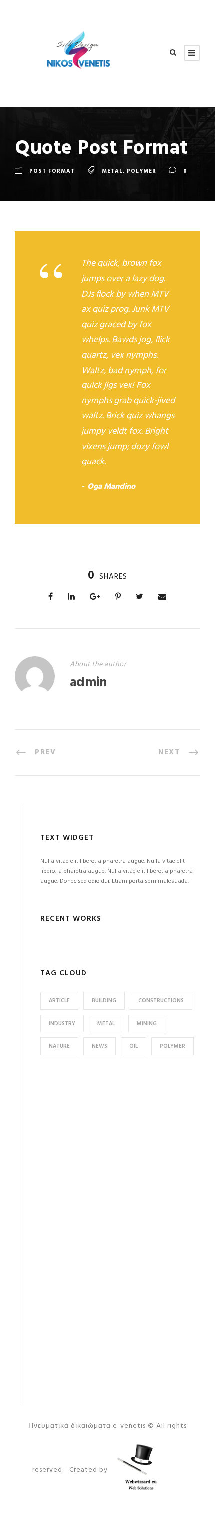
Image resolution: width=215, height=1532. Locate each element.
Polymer (141, 171)
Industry (62, 1023)
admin (88, 683)
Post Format (52, 171)
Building (104, 1000)
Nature (59, 1046)
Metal (112, 171)
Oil (134, 1046)
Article (59, 1000)
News (100, 1046)
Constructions (161, 1000)
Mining (147, 1023)
